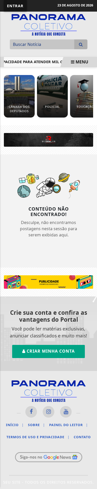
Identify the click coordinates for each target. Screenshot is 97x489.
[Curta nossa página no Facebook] (31, 412)
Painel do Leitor (68, 424)
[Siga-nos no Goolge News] (48, 457)
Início (15, 424)
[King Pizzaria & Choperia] (48, 281)
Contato (82, 437)
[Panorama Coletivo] (48, 24)
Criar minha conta (50, 351)
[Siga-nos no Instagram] (48, 412)
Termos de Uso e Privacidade (38, 437)
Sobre (36, 424)
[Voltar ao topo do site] (89, 269)
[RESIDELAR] (48, 139)
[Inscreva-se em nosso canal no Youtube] (66, 412)
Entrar (15, 5)
